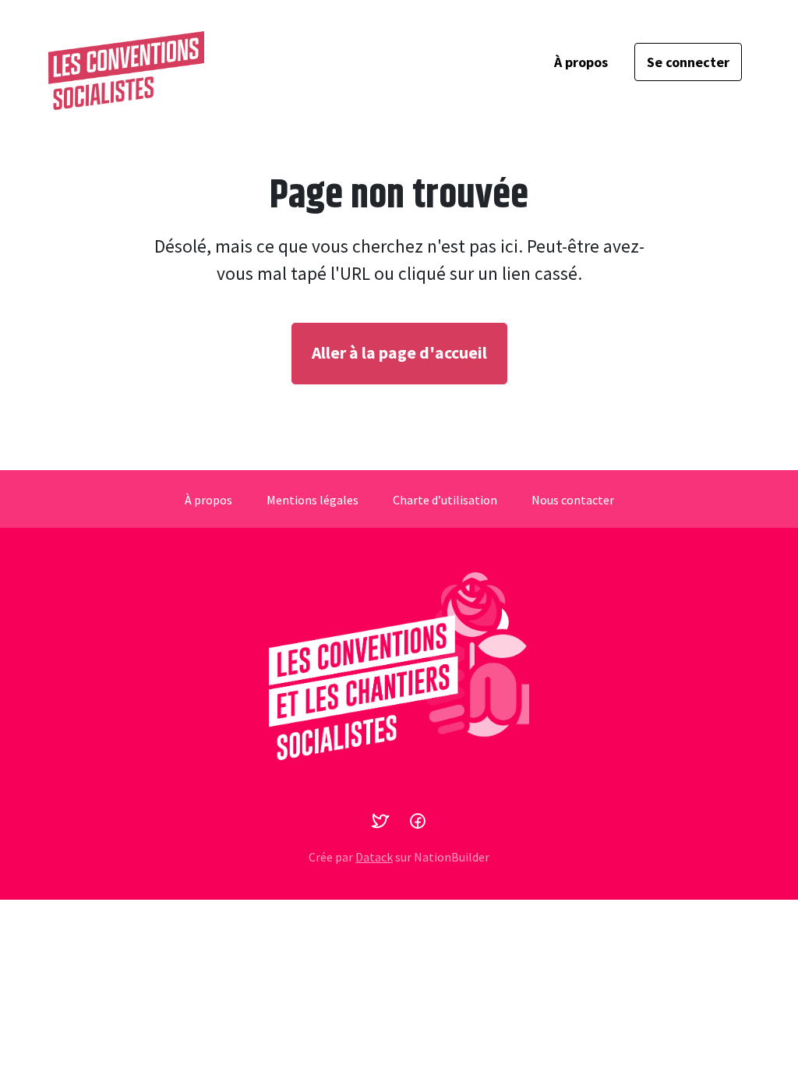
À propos (581, 62)
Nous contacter (572, 500)
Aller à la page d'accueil (399, 352)
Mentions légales (312, 500)
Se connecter (688, 62)
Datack (374, 857)
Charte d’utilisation (445, 500)
